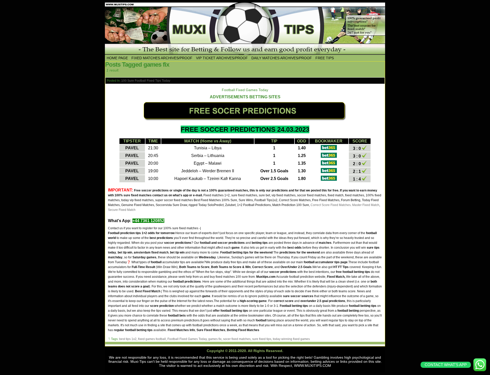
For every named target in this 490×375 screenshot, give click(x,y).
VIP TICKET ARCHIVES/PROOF (222, 58)
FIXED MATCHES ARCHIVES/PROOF (161, 58)
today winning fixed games (291, 339)
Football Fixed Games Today (187, 339)
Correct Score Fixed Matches (331, 205)
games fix (215, 339)
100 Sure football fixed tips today (145, 80)
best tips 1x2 (128, 339)
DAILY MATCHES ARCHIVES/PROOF (281, 58)
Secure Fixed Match (122, 210)
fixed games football (152, 339)
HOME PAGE (117, 58)
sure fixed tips (261, 339)
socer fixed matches (237, 339)
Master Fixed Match (365, 205)
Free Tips (324, 58)
